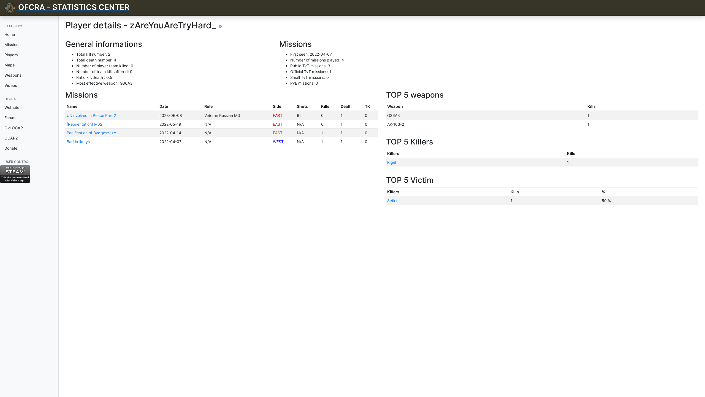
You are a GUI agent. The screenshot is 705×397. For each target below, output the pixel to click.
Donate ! (12, 148)
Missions (12, 44)
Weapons (12, 75)
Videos (10, 85)
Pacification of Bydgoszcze (91, 132)
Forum (9, 117)
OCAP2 (11, 138)
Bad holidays (78, 141)
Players (11, 54)
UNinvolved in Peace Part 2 (91, 115)
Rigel (391, 162)
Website (11, 107)
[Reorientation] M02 (84, 124)
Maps (9, 65)
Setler (392, 200)
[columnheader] (111, 106)
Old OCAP (13, 127)
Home (9, 34)
